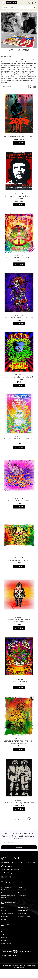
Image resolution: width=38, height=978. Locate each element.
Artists (20, 887)
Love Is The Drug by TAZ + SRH (19, 560)
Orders (3, 929)
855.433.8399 (8, 866)
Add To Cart (19, 264)
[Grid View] (31, 87)
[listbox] (15, 86)
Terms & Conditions (7, 913)
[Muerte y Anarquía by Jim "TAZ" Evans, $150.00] (19, 292)
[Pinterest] (8, 877)
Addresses (4, 935)
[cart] (35, 3)
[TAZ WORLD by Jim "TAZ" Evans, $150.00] (19, 475)
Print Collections (6, 890)
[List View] (34, 86)
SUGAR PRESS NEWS (24, 916)
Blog (2, 907)
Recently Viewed (6, 940)
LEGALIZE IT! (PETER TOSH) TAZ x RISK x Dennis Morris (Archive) (19, 742)
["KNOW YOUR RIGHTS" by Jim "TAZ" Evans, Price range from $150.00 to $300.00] (19, 113)
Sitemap (3, 919)
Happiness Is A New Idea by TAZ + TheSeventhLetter (19, 621)
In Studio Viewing (23, 907)
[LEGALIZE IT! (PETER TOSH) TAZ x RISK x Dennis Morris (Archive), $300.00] (19, 715)
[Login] (33, 3)
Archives (20, 893)
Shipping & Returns (23, 910)
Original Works (22, 895)
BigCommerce (13, 965)
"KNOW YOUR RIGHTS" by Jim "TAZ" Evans (19, 136)
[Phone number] (29, 3)
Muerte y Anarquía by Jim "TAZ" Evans (19, 317)
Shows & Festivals (6, 893)
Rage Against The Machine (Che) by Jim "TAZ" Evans (19, 197)
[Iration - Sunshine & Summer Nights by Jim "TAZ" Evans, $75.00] (19, 351)
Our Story (4, 910)
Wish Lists (4, 938)
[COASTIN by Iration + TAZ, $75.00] (19, 656)
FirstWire (22, 967)
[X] (5, 877)
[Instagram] (2, 877)
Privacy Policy (22, 913)
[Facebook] (10, 877)
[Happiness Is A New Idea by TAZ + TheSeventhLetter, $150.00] (19, 594)
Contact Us (4, 916)
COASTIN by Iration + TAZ (19, 681)
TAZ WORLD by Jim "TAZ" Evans (19, 500)
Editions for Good (23, 890)
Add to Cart (20, 143)
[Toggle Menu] (3, 2)
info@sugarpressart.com (11, 869)
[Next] (29, 819)
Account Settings (6, 943)
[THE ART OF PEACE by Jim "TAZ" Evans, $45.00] (19, 232)
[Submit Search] (34, 7)
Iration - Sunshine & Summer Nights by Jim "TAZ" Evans (18, 378)
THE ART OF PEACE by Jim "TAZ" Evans (19, 258)
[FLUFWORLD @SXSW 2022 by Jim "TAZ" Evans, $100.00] (19, 413)
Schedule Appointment (10, 873)
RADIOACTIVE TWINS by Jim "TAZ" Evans (19, 803)
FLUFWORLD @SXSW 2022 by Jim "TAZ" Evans (19, 440)
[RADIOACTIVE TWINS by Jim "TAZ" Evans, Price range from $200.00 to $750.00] (19, 777)
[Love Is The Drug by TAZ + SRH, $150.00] (19, 534)
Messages (4, 932)
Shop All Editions (6, 887)
